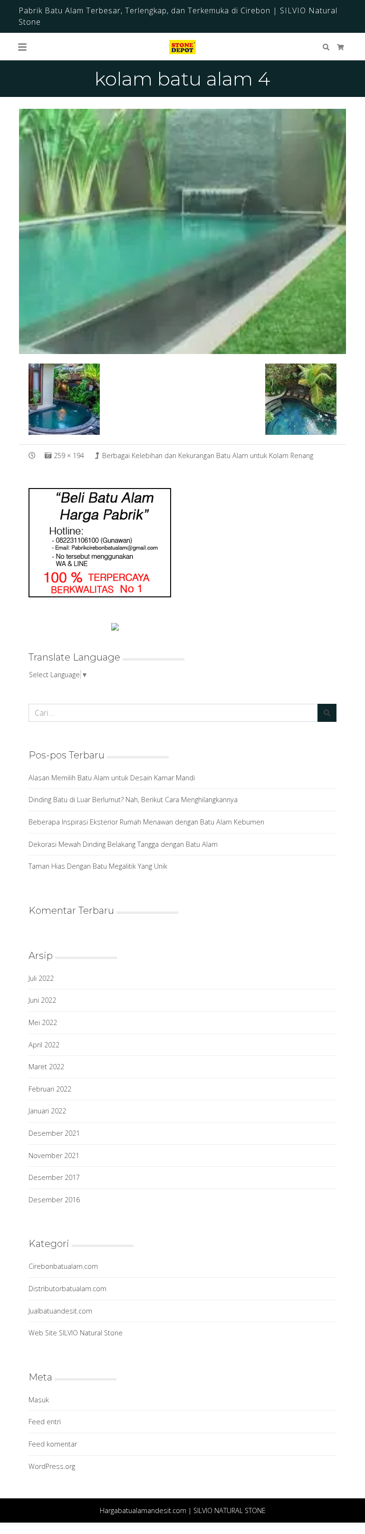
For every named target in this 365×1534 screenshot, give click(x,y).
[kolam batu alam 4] (182, 231)
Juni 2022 (42, 1000)
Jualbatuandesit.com (60, 1310)
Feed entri (45, 1421)
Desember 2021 (54, 1133)
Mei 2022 (43, 1022)
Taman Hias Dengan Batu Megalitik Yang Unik (98, 866)
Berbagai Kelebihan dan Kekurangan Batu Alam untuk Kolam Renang (207, 455)
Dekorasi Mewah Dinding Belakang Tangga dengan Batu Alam (123, 844)
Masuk (39, 1399)
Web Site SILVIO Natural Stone (76, 1332)
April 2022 (44, 1044)
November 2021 (54, 1155)
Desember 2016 (54, 1199)
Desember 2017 (54, 1177)
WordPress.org (52, 1466)
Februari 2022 (50, 1088)
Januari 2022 (47, 1110)
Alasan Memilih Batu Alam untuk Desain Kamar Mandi (112, 777)
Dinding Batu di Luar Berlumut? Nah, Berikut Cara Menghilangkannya (133, 799)
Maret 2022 (46, 1066)
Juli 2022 (41, 978)
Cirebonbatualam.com (63, 1266)
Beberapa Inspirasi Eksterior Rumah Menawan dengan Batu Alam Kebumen (146, 821)
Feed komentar (53, 1443)
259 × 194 (69, 455)
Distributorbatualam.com (67, 1288)
